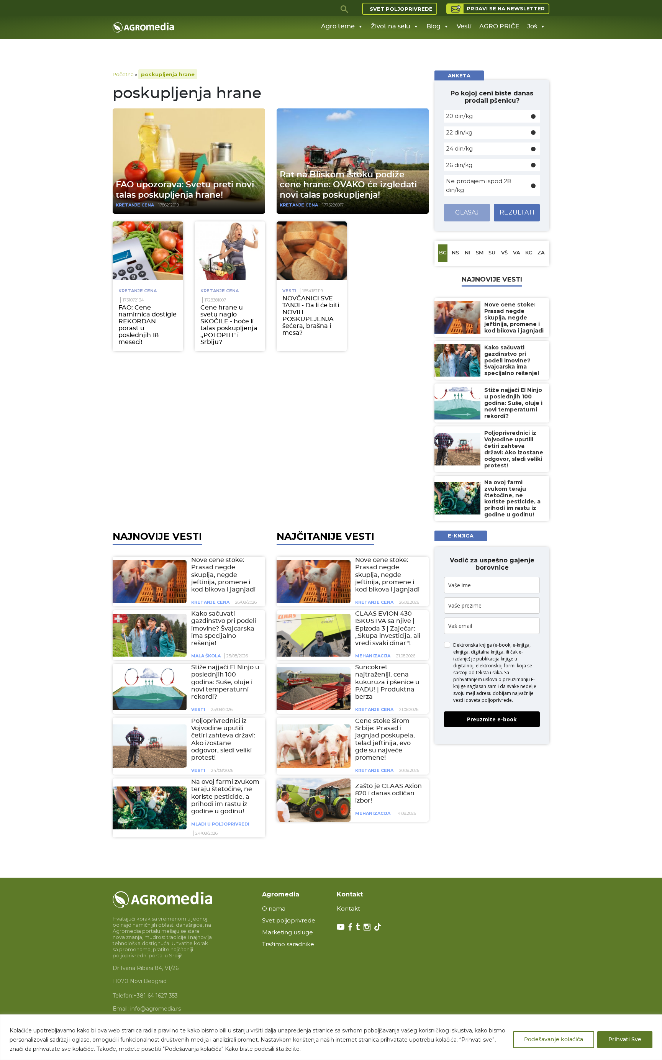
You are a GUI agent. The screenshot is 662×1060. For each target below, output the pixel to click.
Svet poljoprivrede (401, 9)
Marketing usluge (287, 932)
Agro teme (338, 26)
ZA (541, 253)
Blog (433, 26)
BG (443, 253)
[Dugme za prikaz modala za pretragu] (345, 9)
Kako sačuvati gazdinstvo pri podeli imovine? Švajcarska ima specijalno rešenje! (223, 628)
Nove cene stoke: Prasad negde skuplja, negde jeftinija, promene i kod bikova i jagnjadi (223, 575)
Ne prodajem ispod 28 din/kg (478, 185)
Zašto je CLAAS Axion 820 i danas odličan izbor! (388, 793)
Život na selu (390, 26)
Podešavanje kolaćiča (553, 1039)
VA (516, 253)
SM (479, 253)
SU (491, 253)
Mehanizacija (372, 656)
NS (455, 253)
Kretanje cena (135, 205)
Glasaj (467, 212)
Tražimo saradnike (288, 944)
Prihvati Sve (624, 1039)
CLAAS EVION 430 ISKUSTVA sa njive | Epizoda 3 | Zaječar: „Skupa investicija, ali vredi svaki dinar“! (387, 628)
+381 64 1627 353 (155, 995)
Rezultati (517, 212)
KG (529, 253)
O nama (273, 908)
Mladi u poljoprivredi (220, 824)
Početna (123, 74)
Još (532, 26)
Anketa (459, 75)
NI (467, 253)
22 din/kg (459, 132)
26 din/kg (459, 165)
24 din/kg (459, 148)
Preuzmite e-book (492, 719)
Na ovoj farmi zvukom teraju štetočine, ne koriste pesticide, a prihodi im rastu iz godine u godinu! (225, 796)
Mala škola (206, 656)
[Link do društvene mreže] (340, 926)
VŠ (504, 253)
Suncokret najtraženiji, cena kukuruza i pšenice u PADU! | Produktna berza (387, 682)
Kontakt (348, 908)
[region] (331, 1037)
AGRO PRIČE (499, 26)
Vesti (464, 26)
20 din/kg (459, 116)
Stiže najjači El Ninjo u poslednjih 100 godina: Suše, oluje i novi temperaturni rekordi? (225, 682)
